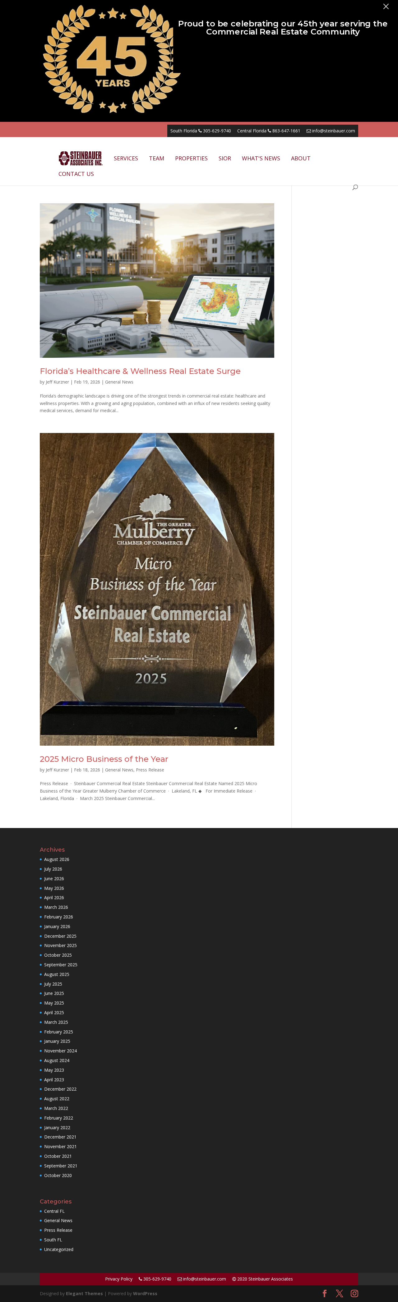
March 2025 (56, 1022)
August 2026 (56, 859)
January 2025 (57, 1041)
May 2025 (54, 1003)
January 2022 (57, 1127)
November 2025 (60, 945)
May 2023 (54, 1070)
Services (126, 158)
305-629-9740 (156, 1279)
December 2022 (60, 1089)
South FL (53, 1240)
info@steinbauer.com (333, 131)
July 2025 (53, 984)
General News (119, 382)
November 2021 (60, 1146)
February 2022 (58, 1118)
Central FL (54, 1211)
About (301, 158)
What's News (261, 158)
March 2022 (56, 1108)
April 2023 (54, 1080)
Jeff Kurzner (57, 382)
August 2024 (56, 1060)
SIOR (225, 158)
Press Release (150, 770)
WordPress (145, 1293)
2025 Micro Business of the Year (104, 759)
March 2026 (56, 907)
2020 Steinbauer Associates (264, 1279)
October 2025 (58, 955)
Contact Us (76, 173)
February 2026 (58, 917)
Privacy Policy (118, 1279)
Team (156, 158)
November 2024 (60, 1051)
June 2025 (54, 993)
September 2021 (60, 1166)
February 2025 (58, 1032)
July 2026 (53, 869)
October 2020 (58, 1175)
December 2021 (60, 1137)
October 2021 (58, 1156)
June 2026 (54, 878)
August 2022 (56, 1099)
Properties (191, 158)
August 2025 (56, 974)
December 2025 (60, 936)
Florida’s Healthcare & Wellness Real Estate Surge (140, 371)
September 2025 (60, 965)
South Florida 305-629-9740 (200, 131)
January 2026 (57, 926)
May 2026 (54, 888)
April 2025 (54, 1012)
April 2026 (54, 897)
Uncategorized (58, 1249)
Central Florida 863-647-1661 (268, 131)
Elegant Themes (84, 1293)
